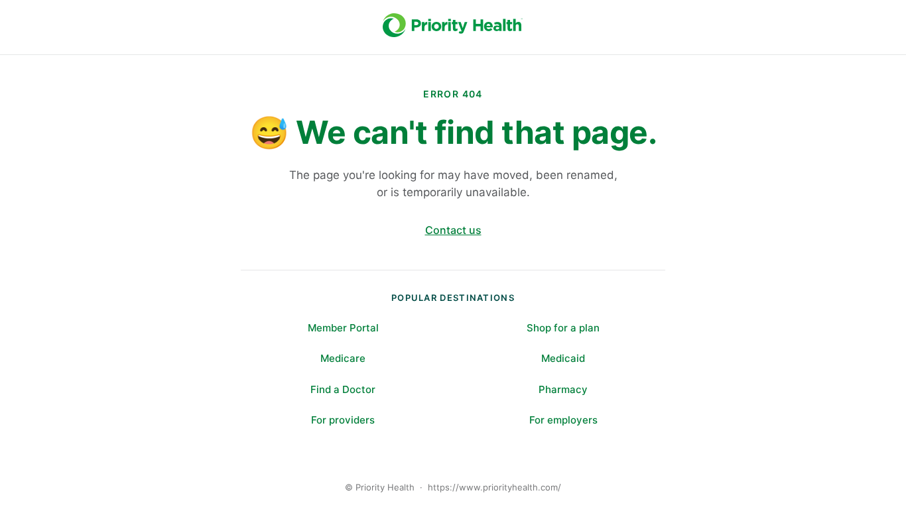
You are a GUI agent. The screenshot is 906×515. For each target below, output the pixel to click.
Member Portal (343, 327)
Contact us (453, 230)
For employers (563, 420)
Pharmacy (563, 389)
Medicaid (563, 358)
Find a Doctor (342, 389)
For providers (343, 420)
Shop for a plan (563, 327)
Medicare (342, 358)
